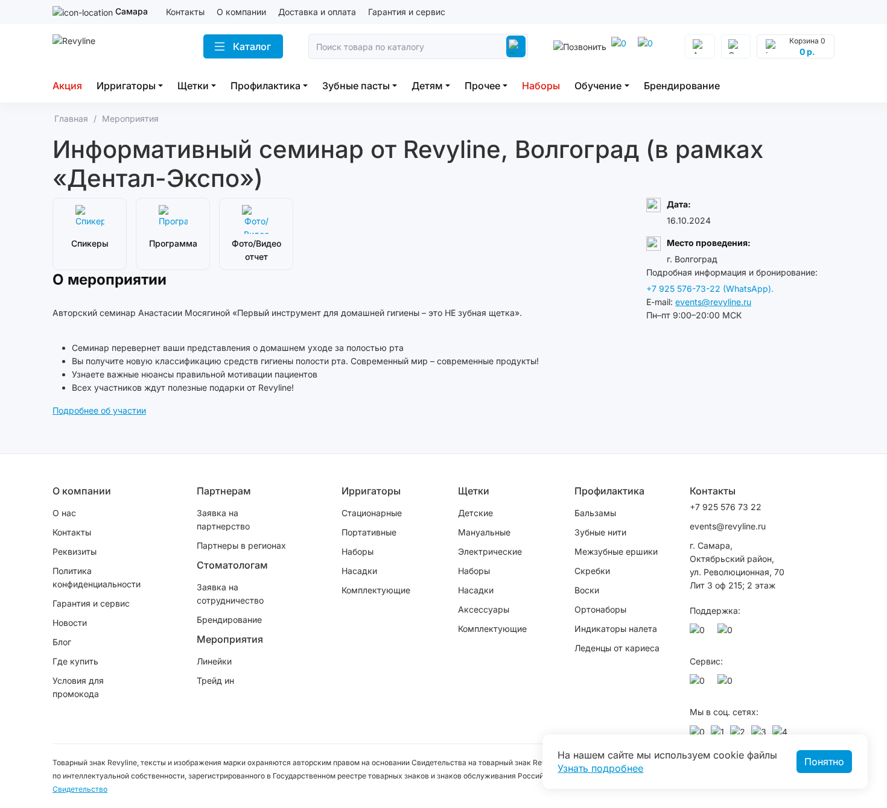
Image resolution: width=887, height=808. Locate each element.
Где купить (75, 661)
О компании (241, 12)
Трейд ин (215, 680)
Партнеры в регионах (241, 545)
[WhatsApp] (621, 46)
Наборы (541, 86)
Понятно (824, 762)
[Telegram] (647, 46)
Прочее (482, 86)
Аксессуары (483, 609)
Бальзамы (595, 513)
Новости (69, 622)
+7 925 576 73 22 (725, 507)
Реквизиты (74, 551)
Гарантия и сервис (406, 12)
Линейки (214, 661)
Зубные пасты (356, 86)
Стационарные (372, 513)
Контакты (185, 12)
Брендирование (682, 86)
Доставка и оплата (317, 12)
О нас (64, 513)
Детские (475, 513)
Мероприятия (230, 639)
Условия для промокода (78, 687)
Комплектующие (376, 590)
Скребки (592, 571)
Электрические (490, 551)
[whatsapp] (699, 633)
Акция (67, 86)
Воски (586, 590)
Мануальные (484, 532)
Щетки (193, 86)
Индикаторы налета (615, 628)
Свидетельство (79, 789)
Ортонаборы (600, 609)
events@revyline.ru (713, 302)
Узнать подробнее (600, 768)
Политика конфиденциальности (96, 577)
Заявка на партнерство (223, 519)
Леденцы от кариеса (617, 648)
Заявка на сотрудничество (230, 593)
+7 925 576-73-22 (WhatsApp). (710, 288)
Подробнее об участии (99, 410)
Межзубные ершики (616, 551)
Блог (61, 642)
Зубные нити (600, 532)
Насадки (359, 571)
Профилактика (265, 86)
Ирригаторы (126, 86)
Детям (427, 86)
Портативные (369, 532)
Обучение (598, 86)
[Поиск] (516, 46)
